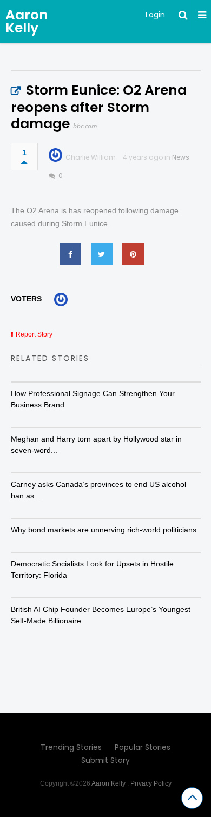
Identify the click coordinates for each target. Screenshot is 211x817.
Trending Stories (71, 747)
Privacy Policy (151, 783)
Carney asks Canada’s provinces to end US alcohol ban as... (98, 490)
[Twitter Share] (102, 254)
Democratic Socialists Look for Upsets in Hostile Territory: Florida (92, 569)
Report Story (34, 334)
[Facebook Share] (70, 254)
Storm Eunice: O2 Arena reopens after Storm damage (99, 107)
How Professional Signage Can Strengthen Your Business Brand (93, 399)
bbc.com (85, 125)
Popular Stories (142, 747)
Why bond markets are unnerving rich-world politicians (103, 529)
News (180, 157)
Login (155, 14)
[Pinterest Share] (133, 254)
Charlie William (90, 157)
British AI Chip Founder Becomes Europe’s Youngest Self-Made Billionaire (100, 615)
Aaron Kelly (26, 21)
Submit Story (105, 760)
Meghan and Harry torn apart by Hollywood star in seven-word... (96, 444)
